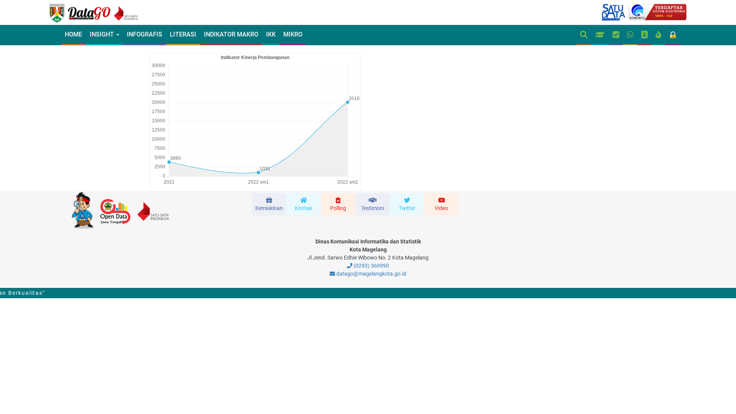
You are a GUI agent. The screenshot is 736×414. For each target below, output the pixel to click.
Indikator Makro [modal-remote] (231, 34)
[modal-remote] (269, 204)
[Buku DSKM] (644, 35)
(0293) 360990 (370, 266)
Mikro (292, 34)
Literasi (183, 34)
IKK (271, 34)
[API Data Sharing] (658, 35)
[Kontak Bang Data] (630, 35)
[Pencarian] (583, 35)
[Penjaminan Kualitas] (616, 35)
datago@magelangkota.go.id (370, 274)
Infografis (144, 34)
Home (73, 34)
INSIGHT (102, 34)
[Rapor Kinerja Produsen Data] (600, 35)
